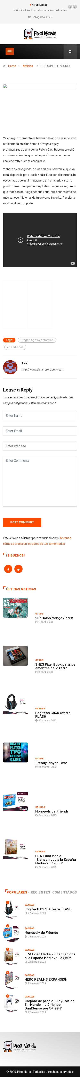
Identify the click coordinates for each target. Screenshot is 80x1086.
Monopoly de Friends (52, 811)
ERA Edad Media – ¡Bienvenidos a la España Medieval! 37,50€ (55, 859)
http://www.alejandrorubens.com (43, 369)
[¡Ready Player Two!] (17, 764)
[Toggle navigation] (9, 51)
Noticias (28, 66)
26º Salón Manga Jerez (54, 618)
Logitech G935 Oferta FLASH (53, 714)
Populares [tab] (17, 892)
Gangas (40, 708)
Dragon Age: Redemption (37, 340)
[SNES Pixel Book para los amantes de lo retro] (17, 667)
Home (12, 66)
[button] (70, 7)
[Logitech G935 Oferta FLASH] (17, 715)
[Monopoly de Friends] (17, 812)
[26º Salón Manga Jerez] (17, 619)
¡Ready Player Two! (51, 762)
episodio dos (15, 347)
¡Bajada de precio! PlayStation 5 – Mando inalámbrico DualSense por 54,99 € (49, 1004)
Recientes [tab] (40, 892)
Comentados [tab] (64, 892)
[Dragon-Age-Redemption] (40, 108)
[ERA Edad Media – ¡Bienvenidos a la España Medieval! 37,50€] (17, 860)
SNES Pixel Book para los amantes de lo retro (40, 10)
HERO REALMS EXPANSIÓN (46, 979)
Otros (39, 613)
